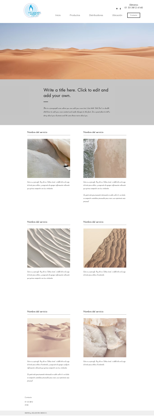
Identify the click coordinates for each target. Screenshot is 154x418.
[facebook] (120, 9)
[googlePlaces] (117, 9)
